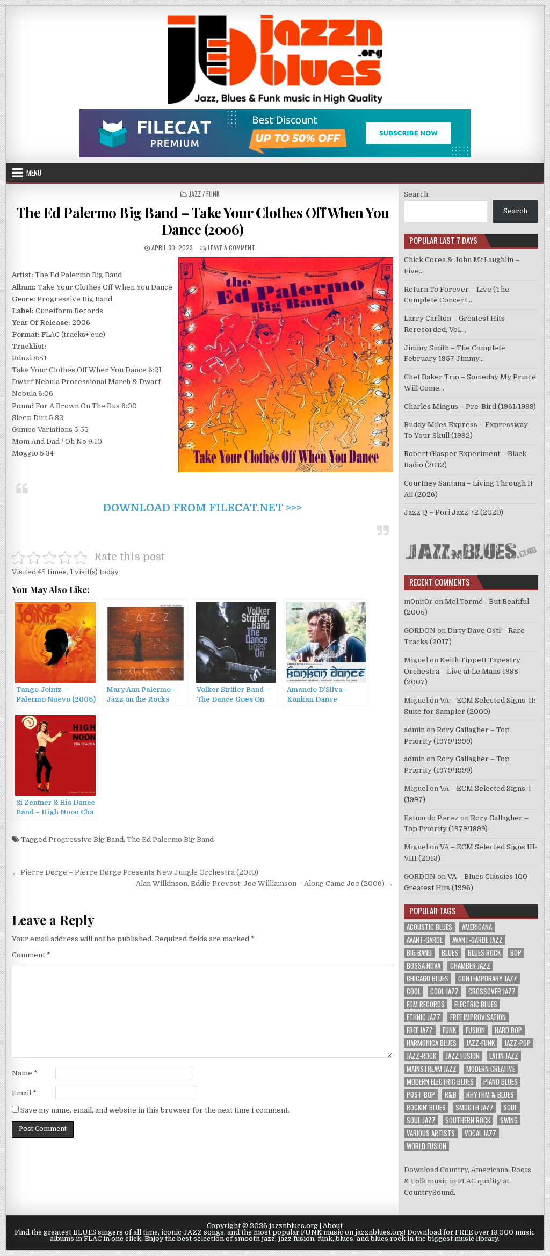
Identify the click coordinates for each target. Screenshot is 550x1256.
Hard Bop (508, 1030)
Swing (509, 1120)
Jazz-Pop (517, 1043)
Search (416, 194)
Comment (31, 955)
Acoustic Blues (429, 927)
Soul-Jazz (421, 1120)
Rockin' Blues (426, 1107)
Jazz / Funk (204, 193)
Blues (450, 953)
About (333, 1226)
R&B (451, 1094)
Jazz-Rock (421, 1056)
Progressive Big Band (86, 839)
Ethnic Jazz (423, 1017)
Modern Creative (490, 1069)
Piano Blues (500, 1082)
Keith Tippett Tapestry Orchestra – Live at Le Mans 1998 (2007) (462, 671)
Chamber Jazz (470, 966)
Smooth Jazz (474, 1107)
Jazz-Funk (480, 1043)
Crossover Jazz (492, 991)
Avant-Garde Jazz (477, 940)
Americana (477, 927)
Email (24, 1093)
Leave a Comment (231, 247)
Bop (516, 953)
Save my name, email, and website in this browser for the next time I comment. (155, 1110)
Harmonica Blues (432, 1043)
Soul (510, 1107)
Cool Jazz (444, 991)
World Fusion (426, 1146)
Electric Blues (475, 1004)
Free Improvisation (478, 1017)
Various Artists (431, 1133)
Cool (414, 991)
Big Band (419, 953)
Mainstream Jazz (432, 1069)
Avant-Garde (425, 940)
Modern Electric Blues (440, 1082)
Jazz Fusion (463, 1056)
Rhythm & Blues (490, 1094)
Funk (449, 1030)
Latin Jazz (503, 1056)
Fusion (475, 1030)
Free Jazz (420, 1030)
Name (25, 1073)
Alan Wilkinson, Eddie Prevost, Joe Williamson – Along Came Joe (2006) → (264, 883)
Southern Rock (467, 1120)
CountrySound (429, 1192)
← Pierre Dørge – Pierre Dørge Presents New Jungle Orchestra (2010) (135, 872)
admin (414, 730)
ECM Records (426, 1004)
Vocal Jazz (480, 1133)
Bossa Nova (423, 966)
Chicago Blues (427, 978)
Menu (33, 172)
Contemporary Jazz (487, 978)
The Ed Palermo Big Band (170, 839)
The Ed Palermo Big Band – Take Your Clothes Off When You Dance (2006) (202, 221)
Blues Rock (484, 953)
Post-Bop (421, 1094)
